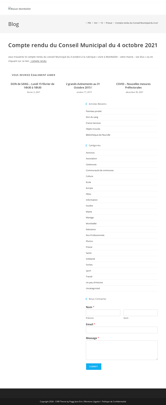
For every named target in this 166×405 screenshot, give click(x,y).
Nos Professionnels (95, 235)
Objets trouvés (93, 128)
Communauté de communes (100, 170)
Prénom (90, 318)
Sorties (89, 264)
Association (91, 158)
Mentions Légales (92, 401)
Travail (89, 276)
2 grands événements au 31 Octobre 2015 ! (83, 85)
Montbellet (91, 223)
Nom (90, 307)
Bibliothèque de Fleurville (98, 134)
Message (92, 338)
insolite (89, 205)
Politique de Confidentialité (114, 401)
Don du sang (92, 117)
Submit (93, 366)
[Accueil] (84, 22)
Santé (88, 253)
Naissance (91, 229)
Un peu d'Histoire (94, 282)
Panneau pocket (94, 111)
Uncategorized (93, 288)
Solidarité (90, 258)
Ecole (88, 182)
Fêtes (88, 194)
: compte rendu (38, 61)
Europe (89, 188)
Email (90, 324)
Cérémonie (91, 164)
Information (92, 199)
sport (88, 270)
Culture (89, 176)
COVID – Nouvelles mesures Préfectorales (133, 85)
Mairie (89, 211)
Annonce (90, 152)
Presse (89, 247)
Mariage (90, 217)
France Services (93, 123)
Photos (89, 241)
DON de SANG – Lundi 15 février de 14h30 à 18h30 (32, 85)
